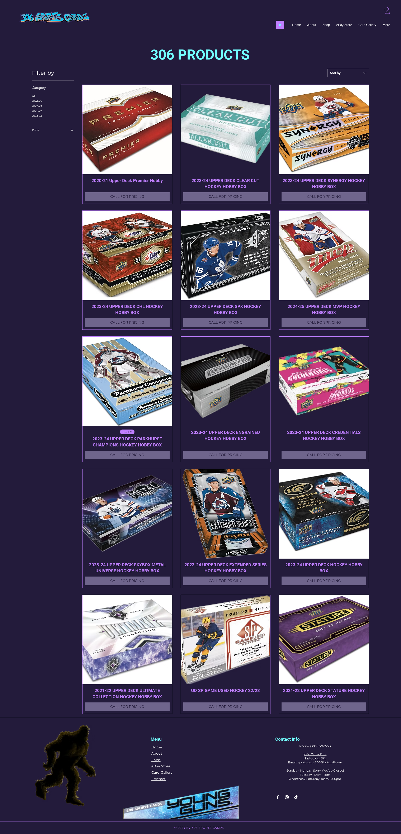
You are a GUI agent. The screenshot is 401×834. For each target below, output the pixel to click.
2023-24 (37, 116)
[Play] (280, 25)
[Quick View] (127, 129)
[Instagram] (286, 797)
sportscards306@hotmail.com (320, 762)
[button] (387, 10)
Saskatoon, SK (315, 758)
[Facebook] (277, 797)
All (33, 96)
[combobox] (348, 73)
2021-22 (37, 111)
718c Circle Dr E (315, 754)
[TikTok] (296, 797)
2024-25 (37, 101)
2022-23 (37, 106)
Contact (158, 779)
